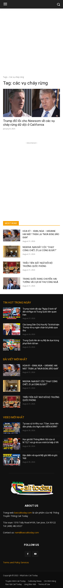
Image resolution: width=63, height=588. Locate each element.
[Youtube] (35, 554)
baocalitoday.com (23, 512)
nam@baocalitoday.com (27, 532)
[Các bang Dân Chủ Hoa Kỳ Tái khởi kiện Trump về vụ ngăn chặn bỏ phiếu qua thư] (11, 329)
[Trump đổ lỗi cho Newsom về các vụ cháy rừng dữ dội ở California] (31, 103)
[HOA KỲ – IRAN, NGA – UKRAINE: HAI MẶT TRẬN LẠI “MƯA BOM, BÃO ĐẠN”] (11, 235)
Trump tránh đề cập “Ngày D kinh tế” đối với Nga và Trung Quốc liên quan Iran (40, 312)
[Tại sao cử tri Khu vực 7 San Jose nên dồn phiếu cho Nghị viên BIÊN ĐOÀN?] (11, 428)
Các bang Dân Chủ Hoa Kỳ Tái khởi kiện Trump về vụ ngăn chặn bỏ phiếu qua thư (41, 327)
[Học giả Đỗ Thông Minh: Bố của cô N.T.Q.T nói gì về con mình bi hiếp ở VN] (11, 444)
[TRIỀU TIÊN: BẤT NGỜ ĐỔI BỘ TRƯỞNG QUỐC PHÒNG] (11, 267)
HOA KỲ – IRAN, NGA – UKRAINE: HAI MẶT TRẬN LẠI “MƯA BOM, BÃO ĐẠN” (41, 234)
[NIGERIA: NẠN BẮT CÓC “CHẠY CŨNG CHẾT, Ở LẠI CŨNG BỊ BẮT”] (11, 251)
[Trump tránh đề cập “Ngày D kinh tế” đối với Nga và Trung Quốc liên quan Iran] (11, 313)
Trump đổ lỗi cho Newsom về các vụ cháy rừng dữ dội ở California (29, 122)
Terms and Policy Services (16, 562)
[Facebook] (28, 554)
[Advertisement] (31, 41)
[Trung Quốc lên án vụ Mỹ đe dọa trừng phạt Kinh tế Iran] (11, 345)
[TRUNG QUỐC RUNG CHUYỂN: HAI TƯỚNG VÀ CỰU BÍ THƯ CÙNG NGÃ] (11, 283)
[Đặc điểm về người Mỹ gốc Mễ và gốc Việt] (11, 460)
